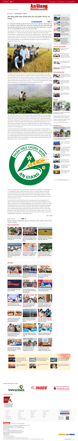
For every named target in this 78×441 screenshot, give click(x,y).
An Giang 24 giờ (18, 13)
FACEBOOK (62, 413)
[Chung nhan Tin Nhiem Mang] (17, 423)
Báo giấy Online (61, 1)
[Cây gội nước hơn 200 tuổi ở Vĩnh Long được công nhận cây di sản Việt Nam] (45, 247)
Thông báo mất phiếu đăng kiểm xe (61, 122)
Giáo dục (19, 412)
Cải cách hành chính (59, 72)
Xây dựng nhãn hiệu (20, 220)
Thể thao (32, 414)
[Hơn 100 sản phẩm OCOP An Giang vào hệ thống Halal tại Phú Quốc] (15, 327)
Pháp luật (44, 412)
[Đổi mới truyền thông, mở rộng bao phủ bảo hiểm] (45, 327)
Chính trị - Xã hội (33, 410)
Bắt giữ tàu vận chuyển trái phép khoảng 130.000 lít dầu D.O (65, 166)
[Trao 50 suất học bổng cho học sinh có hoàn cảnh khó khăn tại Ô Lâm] (45, 313)
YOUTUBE (67, 413)
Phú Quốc (50, 220)
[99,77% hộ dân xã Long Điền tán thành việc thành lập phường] (30, 284)
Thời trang (32, 416)
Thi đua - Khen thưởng (59, 46)
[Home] (11, 1)
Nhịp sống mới (8, 416)
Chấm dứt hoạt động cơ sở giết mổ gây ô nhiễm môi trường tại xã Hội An (61, 120)
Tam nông (20, 416)
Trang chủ (10, 13)
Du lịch (44, 416)
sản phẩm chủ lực (32, 220)
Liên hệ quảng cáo (53, 1)
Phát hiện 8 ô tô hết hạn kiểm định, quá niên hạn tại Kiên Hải (65, 161)
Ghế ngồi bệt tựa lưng (62, 179)
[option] (16, 388)
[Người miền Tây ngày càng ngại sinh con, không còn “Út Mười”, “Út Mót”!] (30, 247)
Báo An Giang (14, 222)
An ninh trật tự (57, 125)
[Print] (49, 21)
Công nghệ (32, 412)
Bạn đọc (56, 99)
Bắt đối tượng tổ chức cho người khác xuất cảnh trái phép (65, 171)
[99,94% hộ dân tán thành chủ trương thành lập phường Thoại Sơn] (15, 313)
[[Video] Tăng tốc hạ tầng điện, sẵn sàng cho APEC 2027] (30, 313)
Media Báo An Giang (21, 418)
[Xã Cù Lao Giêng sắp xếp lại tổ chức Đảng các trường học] (45, 269)
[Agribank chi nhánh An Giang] (61, 388)
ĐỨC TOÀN (15, 220)
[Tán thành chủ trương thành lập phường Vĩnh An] (15, 298)
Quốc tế (6, 414)
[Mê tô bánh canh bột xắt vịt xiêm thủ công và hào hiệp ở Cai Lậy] (15, 231)
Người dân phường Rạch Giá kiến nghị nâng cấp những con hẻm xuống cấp (61, 116)
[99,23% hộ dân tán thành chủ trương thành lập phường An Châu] (30, 298)
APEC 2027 (42, 220)
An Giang (37, 220)
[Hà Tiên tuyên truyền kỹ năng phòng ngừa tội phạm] (15, 269)
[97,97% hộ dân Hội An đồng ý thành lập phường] (45, 284)
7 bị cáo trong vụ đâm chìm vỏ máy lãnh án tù (65, 143)
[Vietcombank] (16, 388)
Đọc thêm (10, 262)
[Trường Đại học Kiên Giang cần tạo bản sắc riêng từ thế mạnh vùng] (45, 342)
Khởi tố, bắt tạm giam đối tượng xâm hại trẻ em (65, 155)
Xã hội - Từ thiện (46, 410)
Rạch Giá (46, 220)
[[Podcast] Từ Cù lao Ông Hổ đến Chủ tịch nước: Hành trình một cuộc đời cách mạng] (57, 19)
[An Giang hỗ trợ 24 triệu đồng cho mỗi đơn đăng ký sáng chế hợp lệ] (15, 342)
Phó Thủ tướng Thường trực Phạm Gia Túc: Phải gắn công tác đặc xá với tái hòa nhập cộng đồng (65, 150)
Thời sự (24, 13)
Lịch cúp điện (69, 1)
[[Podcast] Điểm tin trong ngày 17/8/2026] (57, 35)
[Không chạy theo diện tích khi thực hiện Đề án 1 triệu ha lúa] (30, 269)
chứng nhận (27, 220)
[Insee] (39, 388)
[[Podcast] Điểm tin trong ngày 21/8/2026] (15, 284)
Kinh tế (6, 412)
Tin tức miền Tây (8, 418)
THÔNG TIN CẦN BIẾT (8, 394)
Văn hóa (19, 414)
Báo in (67, 434)
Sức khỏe (44, 414)
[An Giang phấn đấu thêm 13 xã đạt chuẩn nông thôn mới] (30, 327)
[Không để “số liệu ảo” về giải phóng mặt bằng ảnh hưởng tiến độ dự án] (45, 298)
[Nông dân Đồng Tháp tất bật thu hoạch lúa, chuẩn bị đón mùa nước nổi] (45, 231)
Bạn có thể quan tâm (13, 225)
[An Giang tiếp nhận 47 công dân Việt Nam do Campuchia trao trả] (30, 342)
